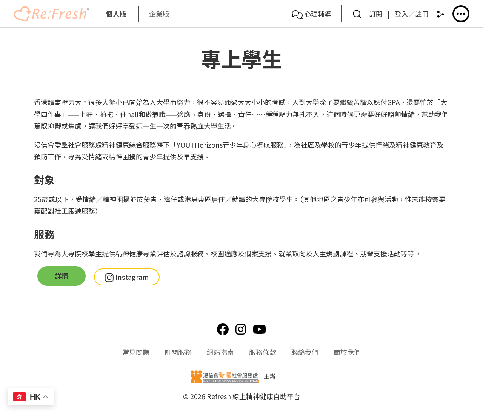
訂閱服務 (178, 352)
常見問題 (135, 352)
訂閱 (376, 14)
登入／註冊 (412, 14)
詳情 (61, 276)
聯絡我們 (304, 352)
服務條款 (262, 352)
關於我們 (347, 352)
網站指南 (220, 352)
